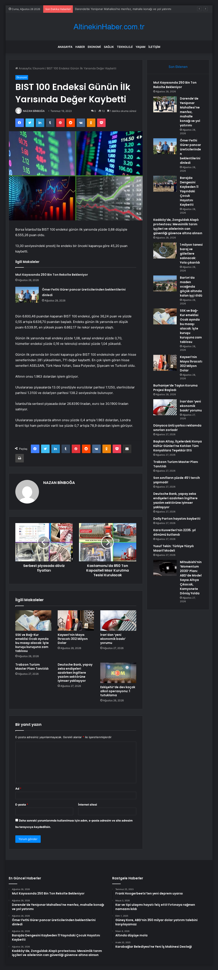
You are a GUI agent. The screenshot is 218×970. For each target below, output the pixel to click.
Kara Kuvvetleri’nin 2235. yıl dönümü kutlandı (174, 532)
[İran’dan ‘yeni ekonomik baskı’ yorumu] (118, 620)
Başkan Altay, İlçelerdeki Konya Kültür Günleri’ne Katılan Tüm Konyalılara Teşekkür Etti (177, 445)
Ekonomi (94, 46)
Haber (80, 46)
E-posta (21, 804)
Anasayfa (65, 46)
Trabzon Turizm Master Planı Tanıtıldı (32, 666)
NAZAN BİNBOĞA (34, 111)
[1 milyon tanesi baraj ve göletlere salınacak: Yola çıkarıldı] (165, 250)
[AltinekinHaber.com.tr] (109, 26)
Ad (18, 788)
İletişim (154, 46)
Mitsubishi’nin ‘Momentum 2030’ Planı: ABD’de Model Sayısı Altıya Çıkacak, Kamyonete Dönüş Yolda (191, 577)
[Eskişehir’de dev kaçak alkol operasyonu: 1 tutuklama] (118, 673)
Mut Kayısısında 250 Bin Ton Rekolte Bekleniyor (51, 274)
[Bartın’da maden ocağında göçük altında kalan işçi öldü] (165, 283)
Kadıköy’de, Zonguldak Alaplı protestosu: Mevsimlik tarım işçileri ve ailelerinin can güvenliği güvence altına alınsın (177, 226)
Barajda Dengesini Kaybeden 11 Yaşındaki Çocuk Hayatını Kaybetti (189, 191)
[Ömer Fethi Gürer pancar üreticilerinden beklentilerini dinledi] (27, 295)
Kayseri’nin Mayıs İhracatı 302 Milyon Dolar (73, 639)
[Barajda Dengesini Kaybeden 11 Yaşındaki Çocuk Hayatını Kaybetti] (165, 184)
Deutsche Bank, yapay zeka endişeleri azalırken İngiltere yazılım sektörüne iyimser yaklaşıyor (75, 672)
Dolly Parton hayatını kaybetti (176, 518)
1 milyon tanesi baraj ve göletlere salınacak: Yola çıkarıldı (191, 253)
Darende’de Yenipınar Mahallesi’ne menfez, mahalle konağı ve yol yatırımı (190, 111)
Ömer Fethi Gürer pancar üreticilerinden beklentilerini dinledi (115, 9)
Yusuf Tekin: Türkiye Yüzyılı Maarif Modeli (173, 548)
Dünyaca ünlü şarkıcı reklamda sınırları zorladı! (177, 427)
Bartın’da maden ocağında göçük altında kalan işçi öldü (191, 286)
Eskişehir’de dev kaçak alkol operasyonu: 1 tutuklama (117, 691)
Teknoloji (125, 46)
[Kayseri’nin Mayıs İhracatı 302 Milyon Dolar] (76, 620)
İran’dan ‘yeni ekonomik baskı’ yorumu (113, 639)
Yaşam (140, 46)
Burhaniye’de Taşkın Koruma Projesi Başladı (175, 387)
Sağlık (109, 46)
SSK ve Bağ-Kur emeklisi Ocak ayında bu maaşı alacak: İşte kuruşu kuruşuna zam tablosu (32, 643)
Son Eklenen (178, 67)
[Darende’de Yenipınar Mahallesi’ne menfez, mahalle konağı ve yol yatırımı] (165, 104)
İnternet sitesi (87, 804)
